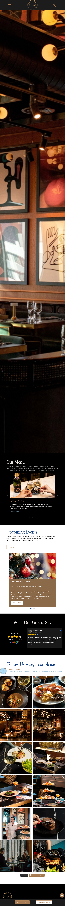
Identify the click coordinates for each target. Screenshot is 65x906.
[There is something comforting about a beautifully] (16, 692)
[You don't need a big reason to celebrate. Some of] (49, 856)
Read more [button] (31, 645)
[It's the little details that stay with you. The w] (49, 823)
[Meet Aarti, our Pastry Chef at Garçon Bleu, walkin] (16, 823)
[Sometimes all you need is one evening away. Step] (16, 758)
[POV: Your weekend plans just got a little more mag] (49, 791)
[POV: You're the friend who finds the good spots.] (49, 725)
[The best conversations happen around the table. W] (16, 725)
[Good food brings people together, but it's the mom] (16, 856)
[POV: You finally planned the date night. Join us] (49, 758)
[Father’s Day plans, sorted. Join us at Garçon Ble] (49, 692)
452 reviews (18, 639)
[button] (57, 496)
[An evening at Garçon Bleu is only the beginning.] (16, 791)
